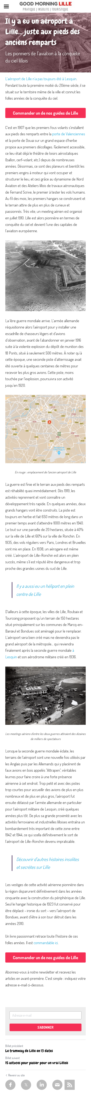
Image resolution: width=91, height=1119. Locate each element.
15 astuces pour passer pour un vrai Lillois (36, 1063)
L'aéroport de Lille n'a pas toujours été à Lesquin (40, 78)
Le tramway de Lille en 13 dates (29, 1050)
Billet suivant (12, 1058)
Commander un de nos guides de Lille (45, 113)
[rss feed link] (70, 1085)
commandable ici (46, 942)
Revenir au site (16, 1075)
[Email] (57, 1085)
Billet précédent (14, 1046)
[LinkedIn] (42, 1085)
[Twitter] (26, 1085)
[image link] (45, 6)
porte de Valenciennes (68, 134)
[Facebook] (10, 1085)
